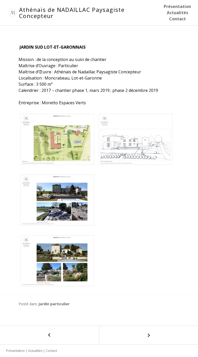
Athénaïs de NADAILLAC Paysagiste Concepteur (72, 13)
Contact (177, 19)
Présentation (177, 6)
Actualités (177, 12)
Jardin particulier (54, 303)
